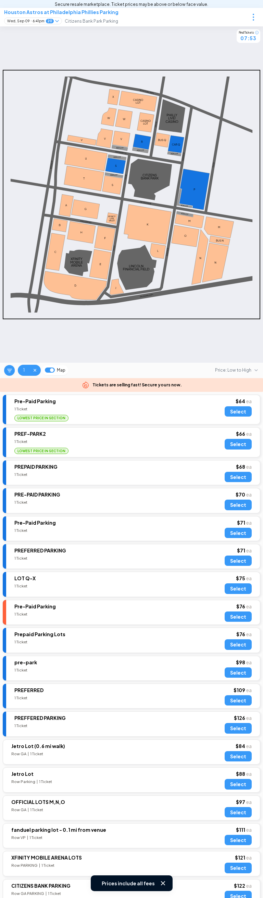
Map (61, 370)
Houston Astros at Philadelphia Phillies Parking (61, 12)
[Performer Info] (253, 17)
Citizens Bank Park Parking (91, 21)
